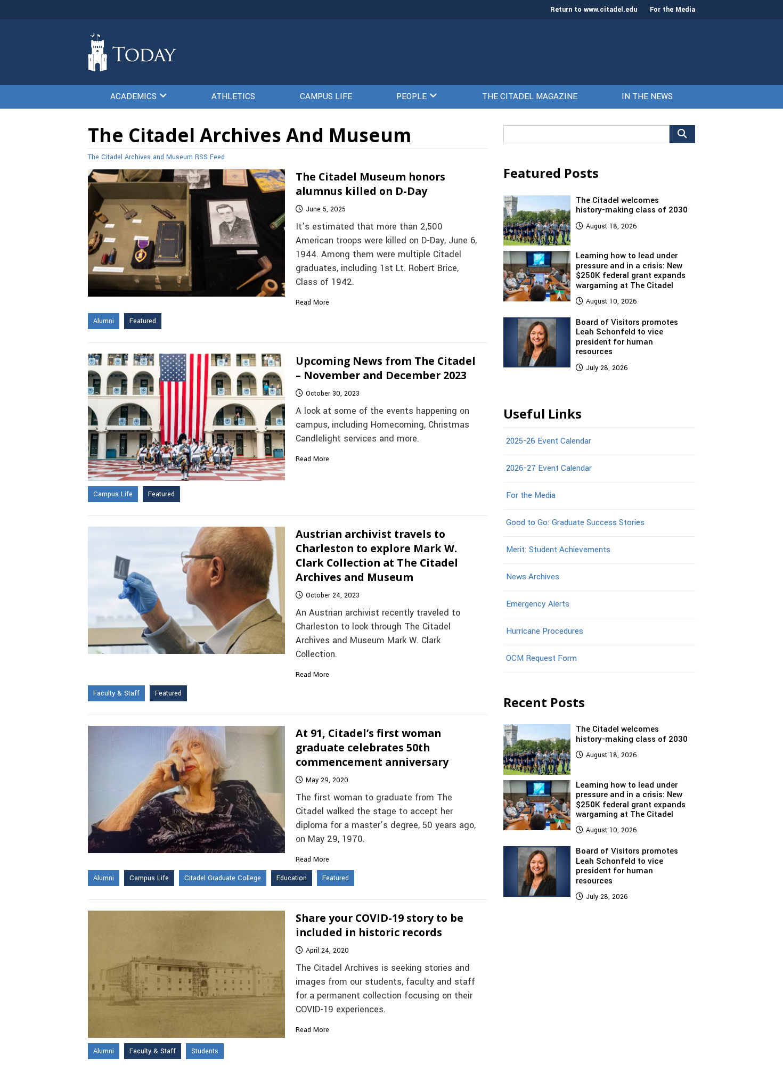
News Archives (532, 577)
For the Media (672, 9)
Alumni (103, 321)
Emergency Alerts (537, 604)
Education (291, 878)
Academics (133, 96)
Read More (312, 302)
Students (204, 1051)
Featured (142, 321)
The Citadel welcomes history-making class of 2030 (632, 205)
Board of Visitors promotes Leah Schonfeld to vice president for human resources (627, 336)
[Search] (682, 134)
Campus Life (326, 96)
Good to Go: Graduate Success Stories (575, 522)
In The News (647, 96)
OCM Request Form (541, 658)
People (411, 96)
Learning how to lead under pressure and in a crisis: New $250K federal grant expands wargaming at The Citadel (631, 270)
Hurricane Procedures (544, 631)
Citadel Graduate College (222, 878)
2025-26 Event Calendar (548, 441)
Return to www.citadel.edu (593, 9)
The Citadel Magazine (529, 96)
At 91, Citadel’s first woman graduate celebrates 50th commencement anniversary (372, 747)
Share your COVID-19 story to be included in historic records (379, 925)
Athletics (233, 96)
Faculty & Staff (116, 693)
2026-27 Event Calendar (549, 468)
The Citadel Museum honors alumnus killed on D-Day (370, 183)
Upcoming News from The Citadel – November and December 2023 (386, 368)
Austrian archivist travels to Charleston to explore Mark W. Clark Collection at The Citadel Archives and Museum (377, 555)
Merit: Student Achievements (558, 549)
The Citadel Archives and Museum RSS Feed (156, 157)
